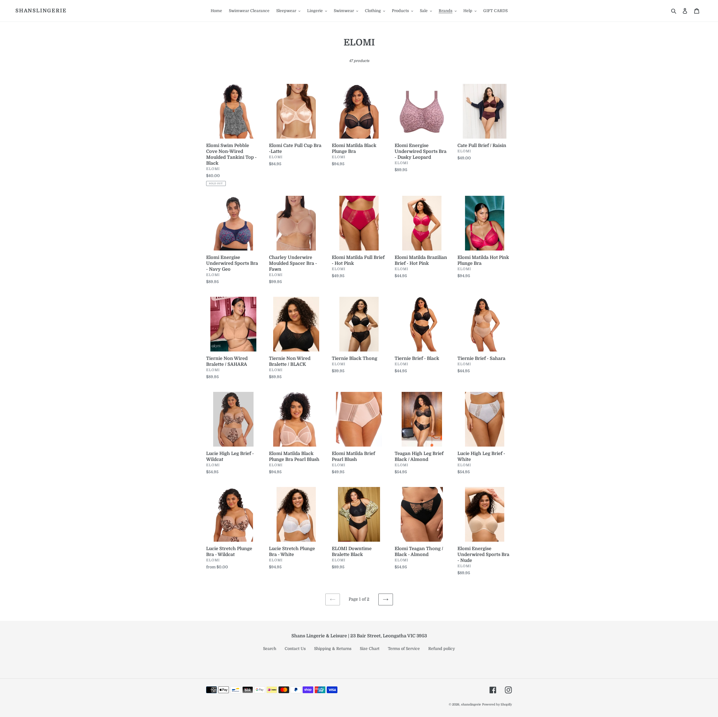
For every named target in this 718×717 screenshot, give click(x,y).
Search (269, 648)
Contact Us (295, 648)
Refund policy (441, 648)
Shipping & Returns (332, 648)
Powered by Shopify (497, 704)
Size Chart (369, 648)
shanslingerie (40, 10)
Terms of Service (404, 648)
